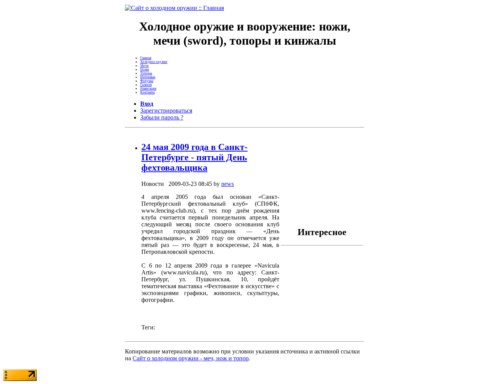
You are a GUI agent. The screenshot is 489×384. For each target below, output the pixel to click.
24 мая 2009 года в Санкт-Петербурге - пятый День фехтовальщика (194, 157)
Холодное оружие (153, 62)
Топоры (146, 73)
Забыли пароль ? (161, 117)
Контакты (147, 92)
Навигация (148, 88)
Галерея (146, 85)
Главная (145, 58)
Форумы (146, 81)
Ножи (144, 69)
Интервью (147, 77)
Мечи (144, 66)
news (227, 184)
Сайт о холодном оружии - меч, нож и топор (191, 358)
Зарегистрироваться (166, 110)
